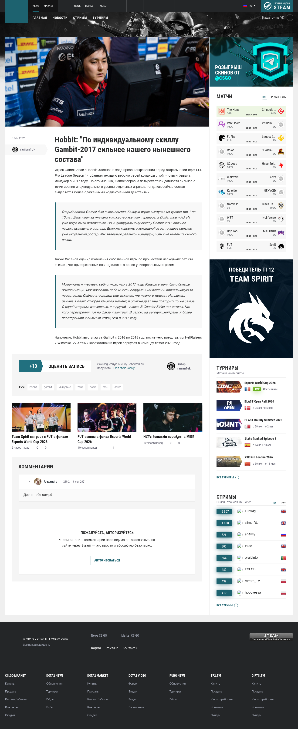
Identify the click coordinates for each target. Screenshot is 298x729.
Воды (132, 699)
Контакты (130, 648)
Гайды (50, 699)
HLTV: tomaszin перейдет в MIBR (168, 436)
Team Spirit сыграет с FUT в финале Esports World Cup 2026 (40, 439)
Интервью (65, 387)
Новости (60, 18)
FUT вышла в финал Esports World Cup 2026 (104, 439)
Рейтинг (112, 648)
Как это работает (16, 699)
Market (48, 5)
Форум (133, 683)
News (36, 5)
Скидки (10, 715)
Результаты (278, 97)
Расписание (136, 707)
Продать (10, 691)
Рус (283, 503)
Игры (49, 707)
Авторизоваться (107, 560)
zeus (80, 387)
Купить (9, 683)
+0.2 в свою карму (123, 368)
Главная (40, 18)
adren (118, 387)
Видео (133, 691)
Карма (96, 648)
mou (105, 387)
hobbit (33, 387)
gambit (48, 387)
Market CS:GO (130, 635)
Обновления (54, 683)
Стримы (80, 18)
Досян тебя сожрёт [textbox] (39, 495)
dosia (93, 387)
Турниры (100, 18)
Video (102, 5)
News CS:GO (99, 635)
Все (264, 97)
